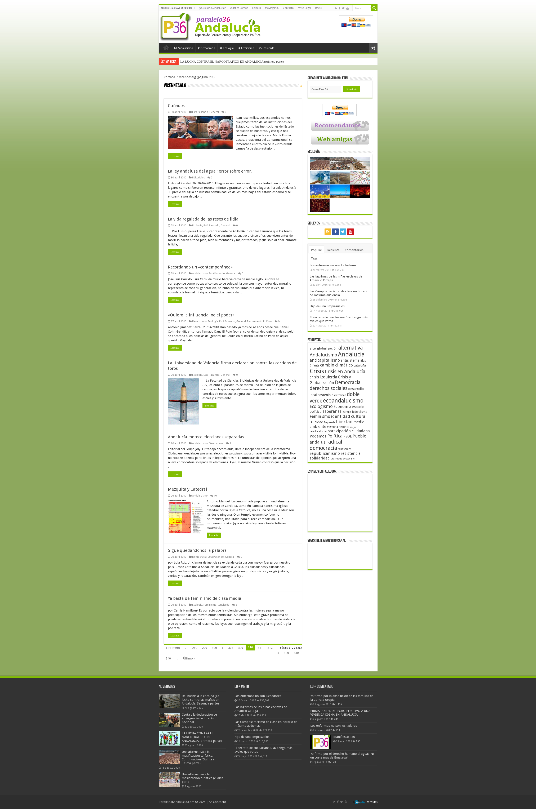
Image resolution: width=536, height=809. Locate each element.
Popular (316, 250)
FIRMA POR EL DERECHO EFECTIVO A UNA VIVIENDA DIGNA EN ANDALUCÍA (340, 712)
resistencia (351, 453)
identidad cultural (349, 416)
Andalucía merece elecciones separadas (206, 436)
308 (230, 648)
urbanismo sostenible (342, 458)
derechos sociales (328, 388)
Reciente (333, 250)
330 (296, 653)
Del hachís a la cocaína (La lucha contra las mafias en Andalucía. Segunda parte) (200, 699)
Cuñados (176, 105)
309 (240, 648)
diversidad (340, 395)
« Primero (173, 648)
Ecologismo (321, 406)
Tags (314, 258)
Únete (318, 7)
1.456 (338, 704)
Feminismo (247, 48)
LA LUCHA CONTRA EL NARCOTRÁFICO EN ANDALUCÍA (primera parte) (202, 737)
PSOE (347, 436)
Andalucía (351, 354)
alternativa (350, 348)
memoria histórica (338, 426)
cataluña (360, 365)
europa (347, 411)
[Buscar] (374, 8)
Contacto (288, 7)
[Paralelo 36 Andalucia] (211, 26)
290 (204, 648)
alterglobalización (324, 348)
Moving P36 (272, 7)
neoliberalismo (318, 431)
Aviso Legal (304, 7)
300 (214, 648)
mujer (353, 427)
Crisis (317, 371)
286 (336, 719)
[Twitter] (343, 8)
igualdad (316, 422)
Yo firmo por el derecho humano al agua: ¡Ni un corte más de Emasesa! (342, 755)
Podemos (318, 436)
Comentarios (354, 250)
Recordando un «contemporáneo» (200, 267)
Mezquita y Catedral (187, 489)
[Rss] (335, 8)
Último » (189, 658)
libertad (344, 421)
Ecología (228, 48)
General (214, 112)
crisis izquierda (323, 377)
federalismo (359, 411)
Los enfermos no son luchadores (333, 265)
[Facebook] (339, 8)
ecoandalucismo (343, 400)
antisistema (350, 360)
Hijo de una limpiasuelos (327, 306)
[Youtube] (347, 8)
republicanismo (325, 453)
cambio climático (336, 365)
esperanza (332, 411)
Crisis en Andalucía (345, 371)
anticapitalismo (325, 360)
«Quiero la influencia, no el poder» (201, 314)
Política (335, 436)
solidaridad (320, 458)
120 (333, 762)
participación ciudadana (348, 431)
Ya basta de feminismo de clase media (204, 598)
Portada (166, 47)
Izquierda (268, 48)
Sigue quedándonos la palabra (197, 550)
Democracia (208, 48)
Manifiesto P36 (344, 737)
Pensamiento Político (259, 321)
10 (215, 495)
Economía (342, 406)
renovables (344, 448)
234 (338, 730)
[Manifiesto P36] (320, 742)
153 (358, 741)
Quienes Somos (239, 7)
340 (168, 658)
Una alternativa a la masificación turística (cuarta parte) (202, 778)
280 (194, 648)
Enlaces (256, 7)
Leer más (174, 156)
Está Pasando (200, 112)
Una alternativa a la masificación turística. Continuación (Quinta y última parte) (232, 61)
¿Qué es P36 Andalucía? (212, 7)
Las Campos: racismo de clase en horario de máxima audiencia (339, 293)
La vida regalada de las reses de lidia (203, 219)
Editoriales (198, 177)
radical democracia (326, 445)
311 (260, 648)
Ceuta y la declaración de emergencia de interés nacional (199, 718)
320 (286, 653)
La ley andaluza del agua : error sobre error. (210, 171)
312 (270, 648)
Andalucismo (185, 48)
